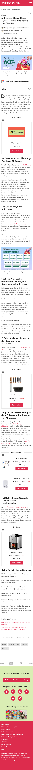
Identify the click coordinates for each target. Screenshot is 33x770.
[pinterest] (13, 692)
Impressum (5, 724)
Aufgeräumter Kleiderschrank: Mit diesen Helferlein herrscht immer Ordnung (14, 628)
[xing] (20, 699)
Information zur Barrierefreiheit (12, 734)
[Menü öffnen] (30, 3)
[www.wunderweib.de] (10, 3)
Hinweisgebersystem (8, 737)
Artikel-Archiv (6, 744)
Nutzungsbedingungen (9, 727)
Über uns (4, 739)
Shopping (5, 649)
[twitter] (26, 692)
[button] (16, 89)
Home (3, 9)
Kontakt (4, 747)
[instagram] (20, 692)
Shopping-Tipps (16, 9)
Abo (2, 749)
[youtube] (13, 699)
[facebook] (6, 692)
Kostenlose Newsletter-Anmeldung (16, 680)
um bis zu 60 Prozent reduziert (17, 224)
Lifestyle (24, 644)
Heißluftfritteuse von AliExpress (18, 507)
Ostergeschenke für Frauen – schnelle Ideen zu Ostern (16, 623)
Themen (4, 742)
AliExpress (27, 165)
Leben (8, 9)
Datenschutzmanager (8, 732)
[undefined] (7, 665)
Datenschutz (5, 729)
